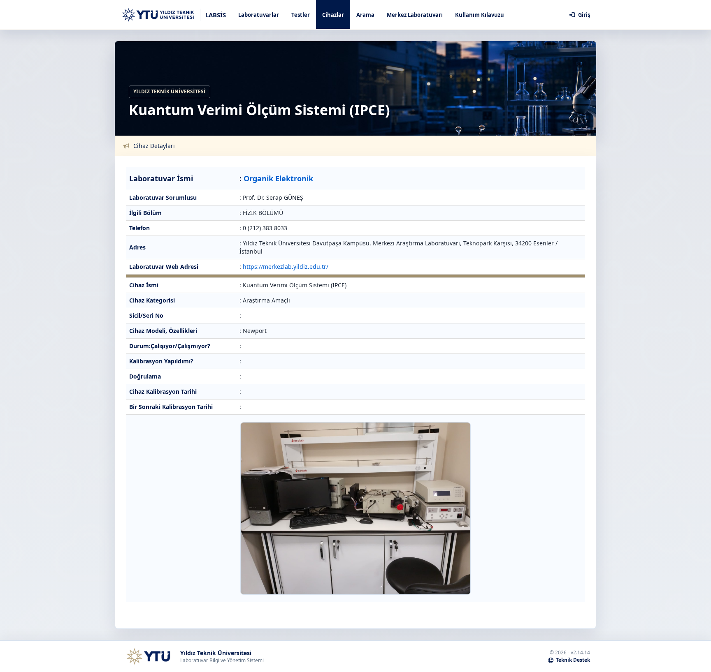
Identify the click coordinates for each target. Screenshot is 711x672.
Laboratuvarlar (258, 14)
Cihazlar (333, 14)
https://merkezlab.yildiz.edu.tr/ (285, 266)
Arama (365, 14)
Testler (300, 14)
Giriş (583, 14)
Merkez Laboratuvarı (415, 14)
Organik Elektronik (278, 178)
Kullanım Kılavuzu (479, 14)
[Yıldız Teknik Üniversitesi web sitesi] (148, 656)
